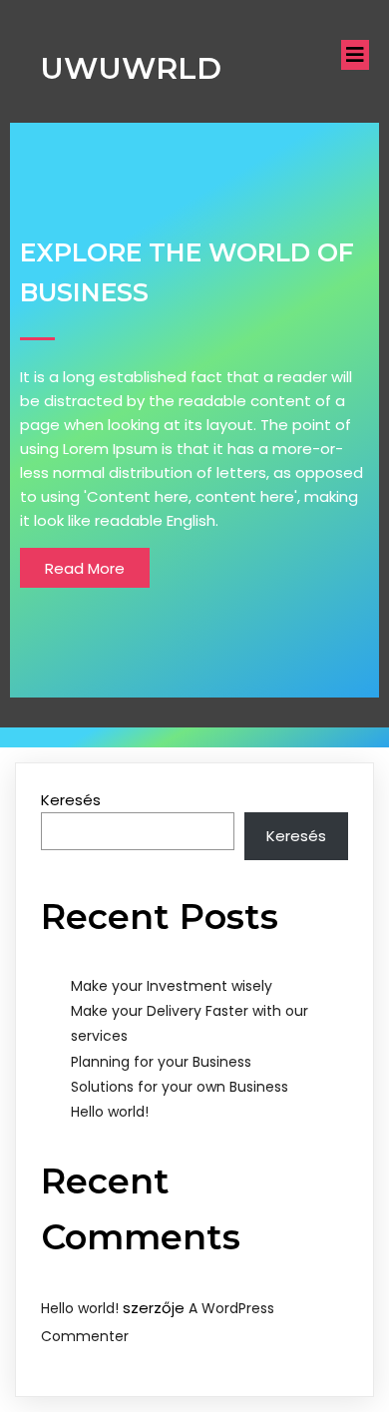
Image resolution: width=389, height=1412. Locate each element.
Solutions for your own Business (179, 1087)
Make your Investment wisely (171, 986)
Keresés (71, 799)
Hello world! (110, 1112)
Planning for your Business (161, 1062)
